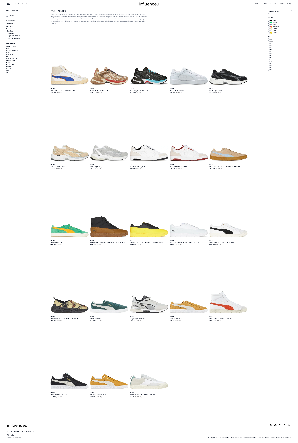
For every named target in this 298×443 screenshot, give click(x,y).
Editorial (288, 438)
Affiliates (261, 438)
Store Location (270, 438)
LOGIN (265, 4)
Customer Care (236, 438)
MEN (8, 4)
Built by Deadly (29, 431)
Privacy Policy (11, 435)
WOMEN (16, 4)
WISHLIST (273, 4)
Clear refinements (12, 10)
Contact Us (280, 438)
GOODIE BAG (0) (285, 4)
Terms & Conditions (14, 438)
